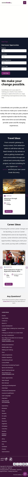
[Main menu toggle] (24, 2)
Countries (4, 54)
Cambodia (8, 195)
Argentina (9, 267)
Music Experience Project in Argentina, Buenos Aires (13, 270)
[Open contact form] (25, 474)
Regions (3, 48)
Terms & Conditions (17, 474)
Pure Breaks (13, 469)
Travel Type (4, 66)
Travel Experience (6, 60)
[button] (1, 195)
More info (8, 211)
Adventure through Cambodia (10, 199)
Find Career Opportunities (10, 45)
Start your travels (14, 28)
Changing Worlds (4, 469)
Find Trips (4, 42)
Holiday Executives (12, 471)
